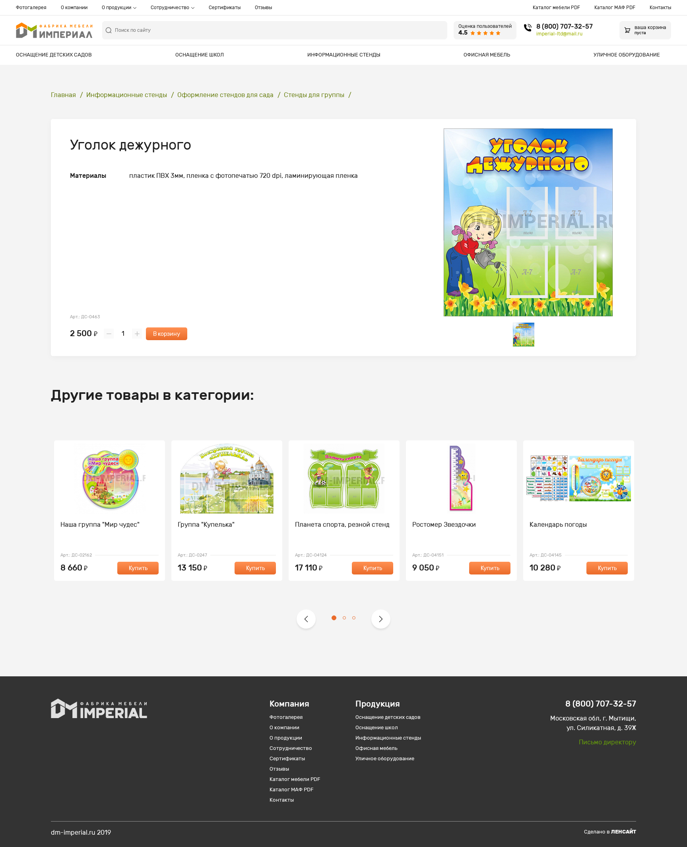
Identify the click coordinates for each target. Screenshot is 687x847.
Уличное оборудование (627, 55)
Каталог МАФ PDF (614, 7)
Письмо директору (607, 742)
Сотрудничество (170, 7)
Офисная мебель (487, 55)
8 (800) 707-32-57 (564, 26)
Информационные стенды (343, 55)
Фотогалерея (31, 7)
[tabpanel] (109, 510)
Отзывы (263, 7)
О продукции (116, 7)
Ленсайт (623, 832)
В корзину (166, 334)
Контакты (660, 7)
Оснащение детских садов (54, 55)
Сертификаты (225, 7)
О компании (74, 7)
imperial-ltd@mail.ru (559, 34)
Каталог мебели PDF (556, 7)
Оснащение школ (199, 55)
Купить (138, 568)
